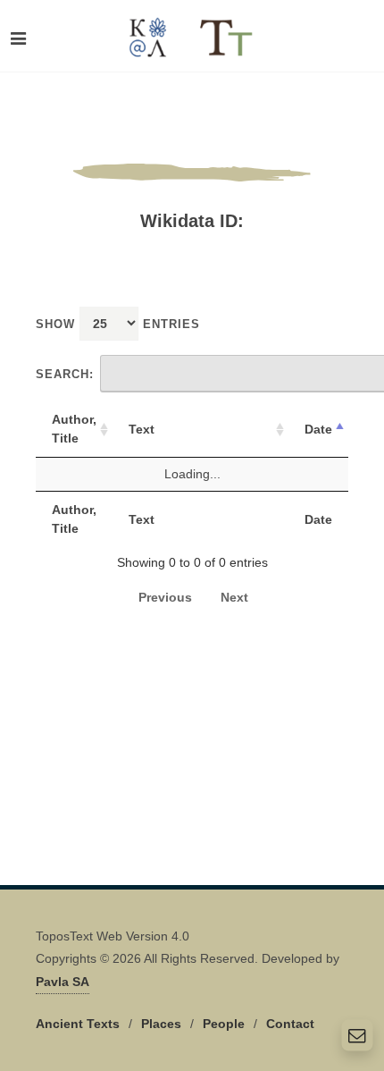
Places (161, 1023)
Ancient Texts (78, 1023)
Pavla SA (62, 981)
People (224, 1023)
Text (141, 429)
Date (318, 429)
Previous (165, 597)
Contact (290, 1023)
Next (234, 597)
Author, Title (74, 428)
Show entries (118, 324)
